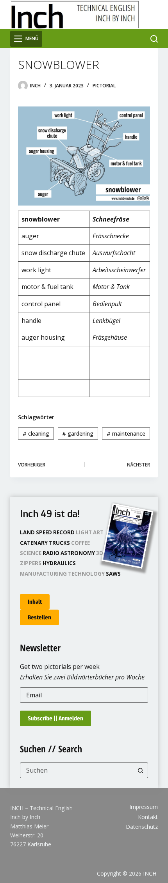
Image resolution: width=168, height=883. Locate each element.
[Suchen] (154, 39)
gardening (77, 433)
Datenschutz (142, 826)
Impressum (143, 806)
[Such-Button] (140, 770)
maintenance (126, 433)
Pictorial (104, 85)
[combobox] (76, 770)
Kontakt (148, 817)
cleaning (36, 433)
